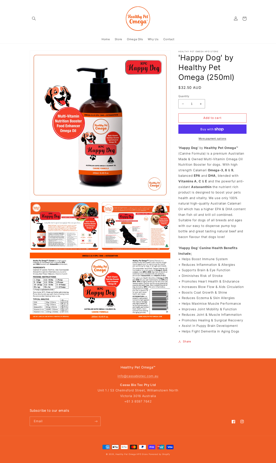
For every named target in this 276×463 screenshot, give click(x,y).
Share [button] (187, 341)
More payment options (212, 138)
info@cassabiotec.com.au (138, 376)
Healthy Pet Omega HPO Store (131, 454)
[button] (34, 18)
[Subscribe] (96, 421)
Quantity (183, 96)
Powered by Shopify (159, 454)
